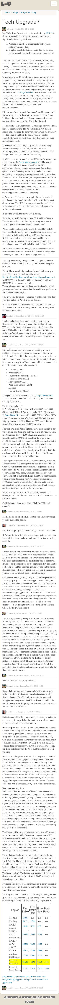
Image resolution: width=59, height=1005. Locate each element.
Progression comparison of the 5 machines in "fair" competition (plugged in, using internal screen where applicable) (25, 979)
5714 (25, 968)
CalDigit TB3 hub (25, 92)
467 (39, 926)
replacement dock (45, 395)
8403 (25, 950)
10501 (25, 934)
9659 (40, 962)
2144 (33, 950)
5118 (40, 955)
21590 (25, 962)
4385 (33, 934)
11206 (25, 955)
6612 (25, 921)
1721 (33, 921)
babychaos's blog (28, 12)
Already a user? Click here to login (29, 999)
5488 (40, 944)
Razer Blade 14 (11, 415)
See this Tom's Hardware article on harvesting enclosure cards (28, 277)
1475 (33, 968)
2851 (33, 955)
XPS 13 (49, 33)
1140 (25, 926)
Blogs (15, 12)
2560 (40, 950)
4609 (33, 944)
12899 (25, 944)
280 (32, 926)
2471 (40, 968)
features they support (28, 162)
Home (7, 12)
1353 (46, 968)
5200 (40, 934)
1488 (25, 918)
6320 (33, 962)
